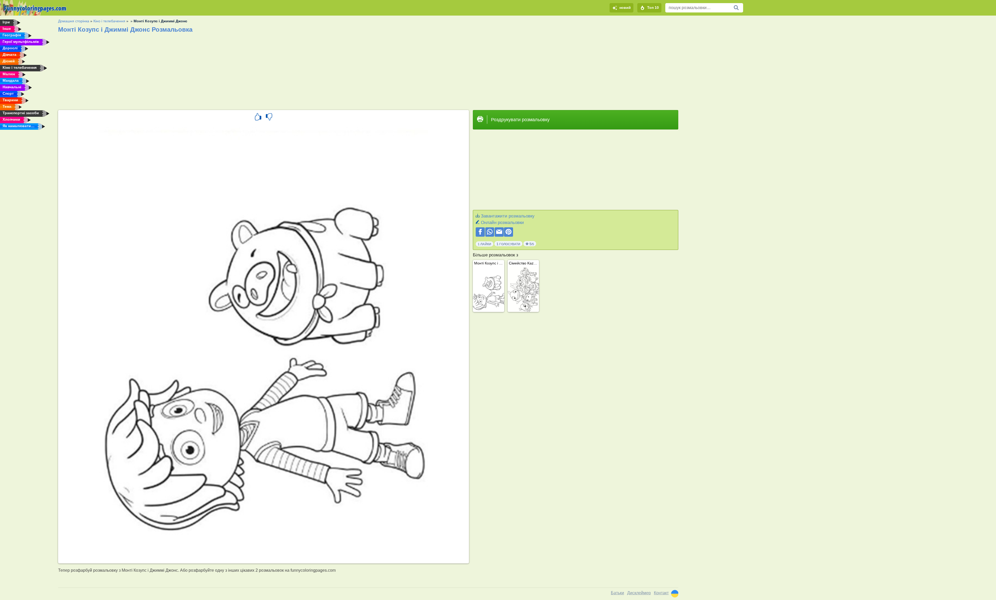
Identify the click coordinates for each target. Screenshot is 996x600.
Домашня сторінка (73, 21)
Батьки (617, 593)
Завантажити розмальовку (508, 216)
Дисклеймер (639, 593)
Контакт (661, 593)
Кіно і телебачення (109, 21)
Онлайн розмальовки (502, 222)
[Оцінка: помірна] (269, 117)
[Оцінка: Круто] (258, 117)
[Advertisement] (213, 69)
